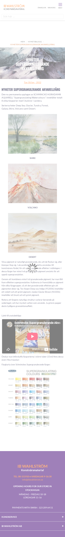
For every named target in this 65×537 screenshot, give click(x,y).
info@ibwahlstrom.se (32, 479)
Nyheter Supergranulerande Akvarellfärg (32, 64)
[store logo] (19, 7)
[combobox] (32, 16)
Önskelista (41, 4)
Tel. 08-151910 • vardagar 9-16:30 (33, 476)
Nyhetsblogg (35, 41)
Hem (23, 41)
